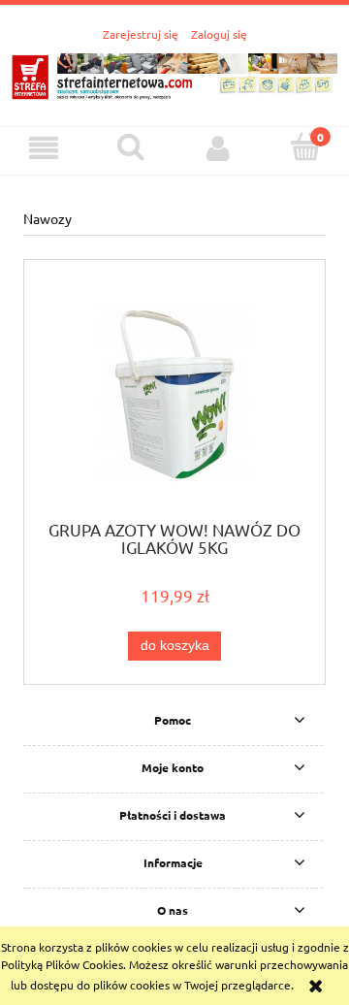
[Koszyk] (305, 147)
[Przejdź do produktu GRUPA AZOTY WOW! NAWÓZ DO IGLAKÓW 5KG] (174, 396)
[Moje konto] (218, 148)
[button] (43, 148)
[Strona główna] (174, 73)
